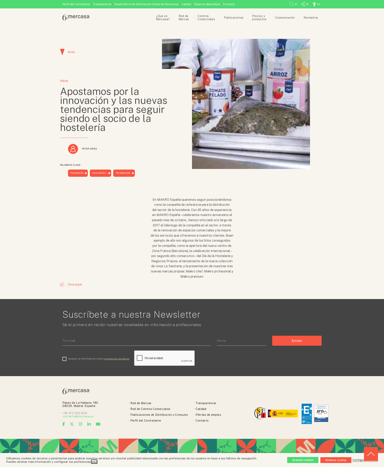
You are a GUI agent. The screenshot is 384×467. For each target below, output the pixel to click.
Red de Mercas (140, 403)
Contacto (229, 4)
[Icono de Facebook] (63, 424)
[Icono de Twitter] (72, 424)
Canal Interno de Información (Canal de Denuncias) (146, 4)
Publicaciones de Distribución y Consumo (159, 414)
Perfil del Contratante (76, 4)
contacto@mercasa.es (78, 416)
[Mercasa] (75, 19)
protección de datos (116, 358)
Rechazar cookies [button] (335, 460)
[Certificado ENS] (321, 414)
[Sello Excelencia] (306, 414)
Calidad (186, 4)
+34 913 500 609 (74, 413)
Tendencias (123, 172)
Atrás (71, 52)
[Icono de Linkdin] (89, 424)
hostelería (76, 172)
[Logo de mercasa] (260, 414)
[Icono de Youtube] (98, 424)
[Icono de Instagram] (81, 424)
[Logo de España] (283, 414)
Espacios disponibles (207, 4)
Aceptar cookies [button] (302, 460)
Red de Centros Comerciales (150, 409)
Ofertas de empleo (208, 414)
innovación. (99, 172)
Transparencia (102, 4)
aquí (94, 461)
